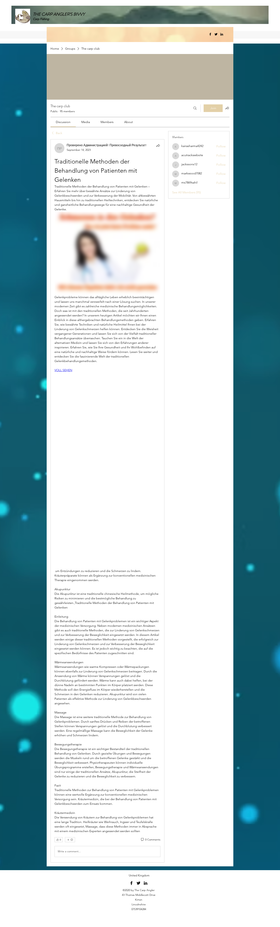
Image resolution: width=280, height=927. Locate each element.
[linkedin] (222, 34)
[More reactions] (70, 839)
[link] (63, 122)
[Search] (195, 108)
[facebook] (210, 34)
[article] (107, 501)
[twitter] (216, 34)
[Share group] (227, 108)
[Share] (158, 145)
